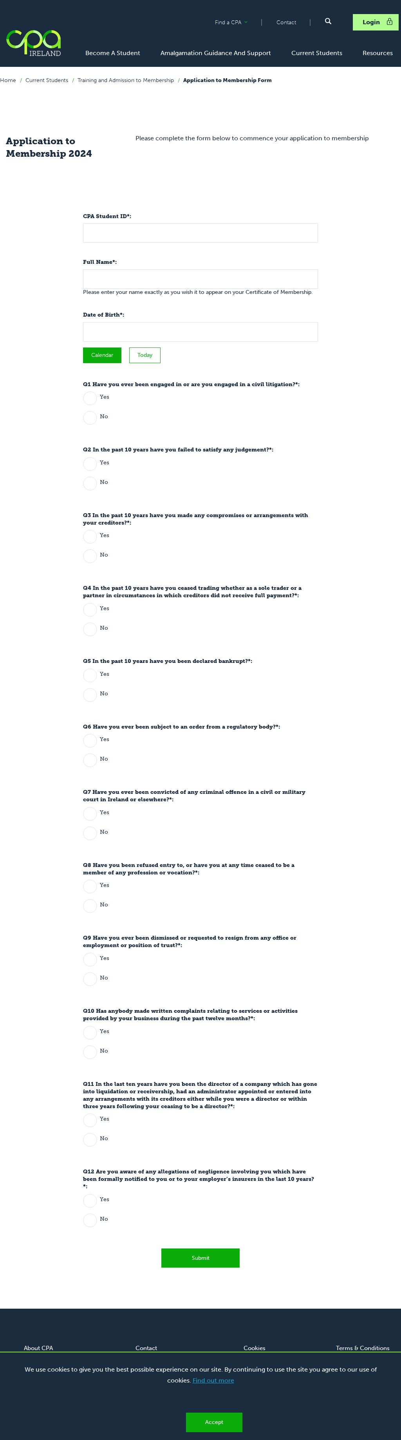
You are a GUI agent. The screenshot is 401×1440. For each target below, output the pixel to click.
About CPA (38, 1348)
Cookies (255, 1348)
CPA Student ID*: (107, 216)
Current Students (46, 80)
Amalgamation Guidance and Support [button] (216, 53)
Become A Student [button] (112, 53)
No (104, 416)
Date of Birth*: (103, 315)
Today (144, 355)
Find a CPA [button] (238, 22)
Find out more (213, 1380)
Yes (104, 397)
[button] (328, 21)
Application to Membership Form (227, 80)
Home (8, 80)
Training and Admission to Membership (126, 80)
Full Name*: (100, 262)
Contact (286, 22)
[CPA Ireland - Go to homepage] (33, 43)
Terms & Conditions (363, 1348)
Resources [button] (378, 53)
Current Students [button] (316, 53)
